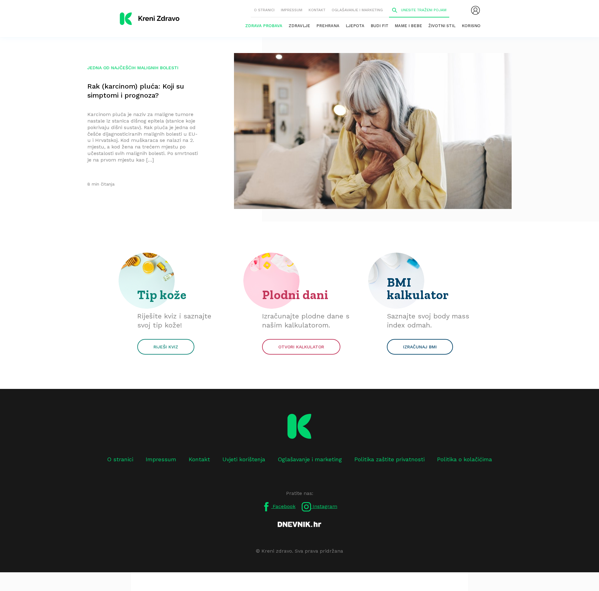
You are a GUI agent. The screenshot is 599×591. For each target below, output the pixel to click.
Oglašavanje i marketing (357, 10)
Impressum (291, 10)
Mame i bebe (408, 25)
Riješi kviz (165, 346)
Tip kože (162, 294)
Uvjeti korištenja (243, 459)
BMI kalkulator (418, 288)
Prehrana (327, 25)
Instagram (324, 506)
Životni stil (441, 25)
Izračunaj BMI (420, 346)
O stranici (264, 10)
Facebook (283, 506)
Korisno (471, 25)
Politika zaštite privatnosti (389, 459)
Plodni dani (295, 294)
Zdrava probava (263, 25)
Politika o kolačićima (464, 459)
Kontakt (317, 10)
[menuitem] (475, 10)
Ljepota (355, 25)
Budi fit (379, 25)
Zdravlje (299, 25)
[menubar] (475, 10)
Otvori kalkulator (301, 346)
